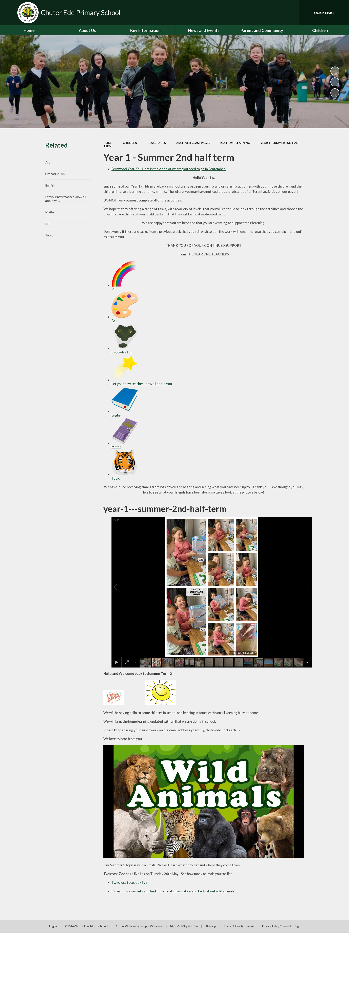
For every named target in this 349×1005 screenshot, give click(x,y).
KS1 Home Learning (235, 142)
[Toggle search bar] (292, 12)
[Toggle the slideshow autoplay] (334, 70)
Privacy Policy (270, 926)
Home (107, 142)
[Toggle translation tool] (278, 12)
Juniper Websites (151, 926)
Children (130, 142)
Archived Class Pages (193, 142)
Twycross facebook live (129, 882)
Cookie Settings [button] (290, 926)
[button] (120, 587)
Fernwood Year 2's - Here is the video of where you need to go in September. (168, 169)
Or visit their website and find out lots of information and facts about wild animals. (173, 891)
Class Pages (156, 142)
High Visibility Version (184, 926)
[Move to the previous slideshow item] (334, 81)
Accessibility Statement (239, 926)
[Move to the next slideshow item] (334, 92)
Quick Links (324, 13)
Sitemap (211, 926)
